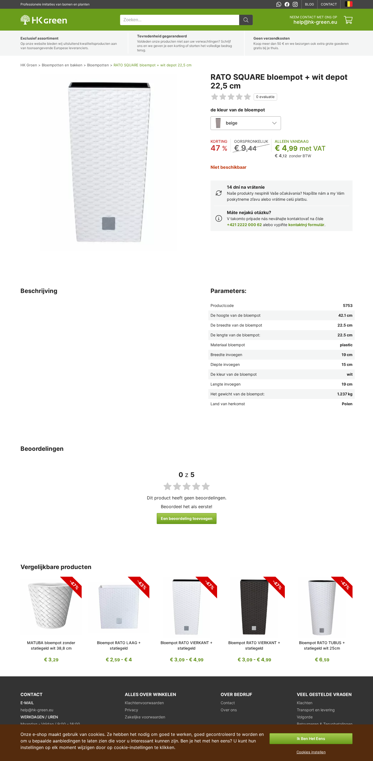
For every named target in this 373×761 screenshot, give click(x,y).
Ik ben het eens (311, 738)
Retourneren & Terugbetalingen (325, 724)
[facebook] (287, 4)
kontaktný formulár (306, 224)
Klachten (304, 702)
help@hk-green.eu (315, 22)
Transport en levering (316, 709)
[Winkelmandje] (348, 20)
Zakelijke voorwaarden (145, 717)
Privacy (131, 709)
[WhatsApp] (279, 4)
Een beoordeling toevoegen (186, 518)
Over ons (229, 709)
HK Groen (27, 12)
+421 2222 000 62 (244, 224)
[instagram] (295, 4)
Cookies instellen (311, 752)
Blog (309, 4)
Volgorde (305, 717)
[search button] (246, 20)
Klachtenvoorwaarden (144, 702)
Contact (329, 4)
